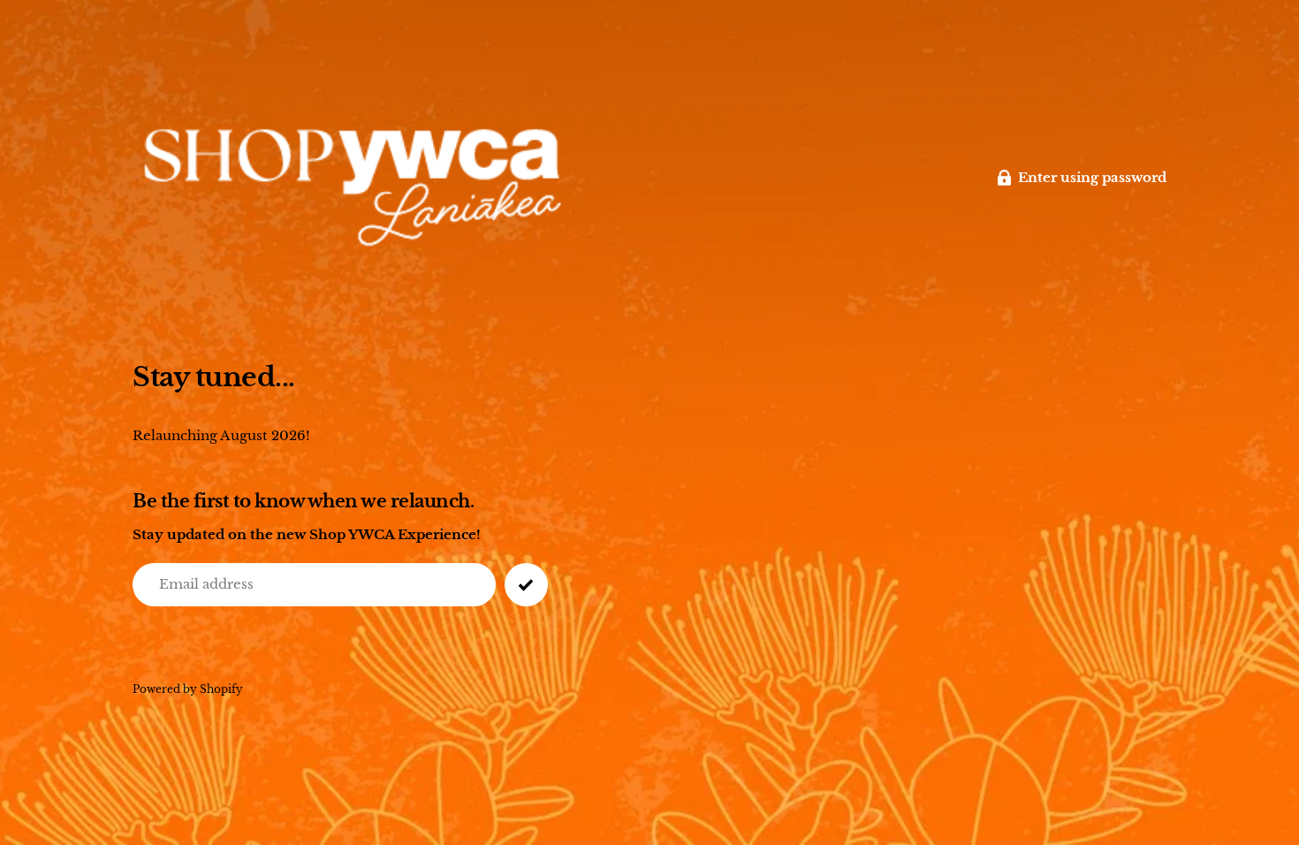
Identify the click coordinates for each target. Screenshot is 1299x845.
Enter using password (1092, 177)
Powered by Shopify (188, 689)
